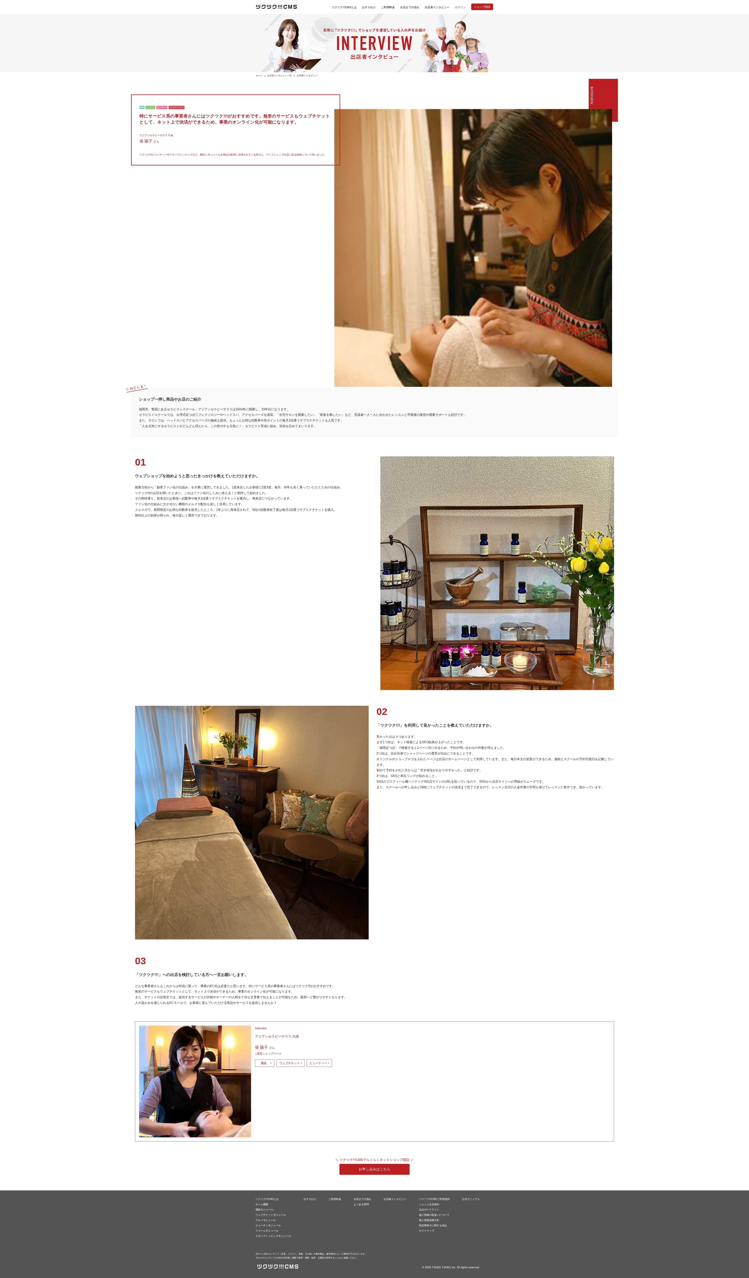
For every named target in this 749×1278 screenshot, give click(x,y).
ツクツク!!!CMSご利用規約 (434, 1199)
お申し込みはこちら (374, 1169)
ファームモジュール (267, 1230)
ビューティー (318, 1063)
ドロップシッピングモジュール (273, 1235)
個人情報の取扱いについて (434, 1214)
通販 (264, 1063)
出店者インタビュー (395, 1199)
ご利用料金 (388, 7)
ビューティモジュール (268, 1225)
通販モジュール (264, 1209)
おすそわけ (369, 7)
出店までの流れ (409, 7)
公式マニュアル (471, 1199)
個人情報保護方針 (429, 1220)
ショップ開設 (482, 6)
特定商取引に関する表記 (433, 1225)
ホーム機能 (262, 1204)
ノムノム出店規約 (429, 1204)
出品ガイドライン (429, 1209)
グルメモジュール (266, 1220)
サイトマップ (426, 1230)
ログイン (460, 7)
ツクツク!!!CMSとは (344, 7)
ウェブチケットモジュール (271, 1214)
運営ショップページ (269, 1053)
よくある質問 (361, 1204)
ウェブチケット (289, 1063)
